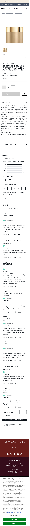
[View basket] (27, 8)
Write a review (5, 75)
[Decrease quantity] (4, 87)
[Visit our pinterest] (21, 454)
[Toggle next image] (28, 29)
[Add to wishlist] (24, 94)
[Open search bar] (4, 8)
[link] (24, 8)
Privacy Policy (10, 512)
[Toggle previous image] (1, 29)
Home (3, 13)
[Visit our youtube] (18, 454)
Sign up (14, 447)
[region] (14, 501)
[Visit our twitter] (11, 454)
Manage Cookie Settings (14, 515)
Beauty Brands (9, 13)
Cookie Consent (14, 469)
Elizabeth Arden (18, 13)
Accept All (14, 523)
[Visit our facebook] (7, 454)
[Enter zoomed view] (26, 40)
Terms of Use (18, 512)
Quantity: (5, 84)
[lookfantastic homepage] (14, 8)
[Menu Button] (1, 8)
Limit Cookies (14, 519)
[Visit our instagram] (14, 454)
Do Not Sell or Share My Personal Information (14, 472)
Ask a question (13, 75)
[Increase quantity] (13, 87)
